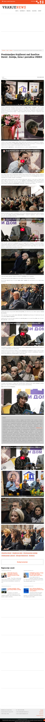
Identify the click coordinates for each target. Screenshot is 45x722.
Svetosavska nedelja (30, 553)
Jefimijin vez (39, 427)
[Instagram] (40, 3)
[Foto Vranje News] (22, 127)
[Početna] (14, 7)
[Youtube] (38, 3)
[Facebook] (40, 1)
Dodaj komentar (22, 562)
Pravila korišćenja (39, 715)
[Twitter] (43, 1)
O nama (41, 717)
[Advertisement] (22, 23)
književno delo (17, 553)
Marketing (41, 711)
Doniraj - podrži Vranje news (9, 1)
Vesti (16, 10)
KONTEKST (22, 10)
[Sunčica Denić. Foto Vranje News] (22, 401)
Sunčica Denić (6, 553)
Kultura (34, 10)
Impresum (41, 713)
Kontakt (41, 710)
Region (28, 10)
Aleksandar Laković (8, 555)
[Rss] (43, 3)
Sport (39, 10)
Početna (3, 50)
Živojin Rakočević (22, 555)
